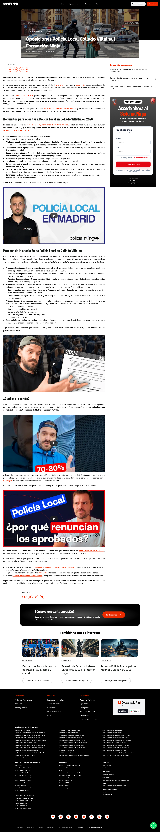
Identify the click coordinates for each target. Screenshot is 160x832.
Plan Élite (42, 573)
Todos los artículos (54, 704)
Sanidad (106, 778)
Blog (49, 715)
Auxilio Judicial (107, 765)
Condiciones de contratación (24, 828)
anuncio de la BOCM (24, 95)
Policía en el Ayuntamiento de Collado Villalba (47, 125)
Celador (105, 783)
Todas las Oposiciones (23, 700)
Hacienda (106, 771)
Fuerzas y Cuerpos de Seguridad (27, 762)
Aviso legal (50, 828)
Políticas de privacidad (65, 828)
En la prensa (84, 708)
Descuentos (52, 708)
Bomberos (63, 762)
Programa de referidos (55, 711)
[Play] (54, 215)
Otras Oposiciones (110, 789)
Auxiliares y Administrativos (26, 727)
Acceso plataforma (87, 700)
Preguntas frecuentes (55, 700)
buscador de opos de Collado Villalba (60, 108)
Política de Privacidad (141, 157)
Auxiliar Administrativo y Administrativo (114, 785)
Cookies (40, 828)
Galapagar (7, 480)
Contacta (119, 696)
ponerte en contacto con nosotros (27, 575)
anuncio (59, 85)
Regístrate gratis (132, 164)
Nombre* (118, 138)
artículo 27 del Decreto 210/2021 (17, 130)
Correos (105, 792)
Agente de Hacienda (108, 774)
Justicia (106, 762)
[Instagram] (60, 817)
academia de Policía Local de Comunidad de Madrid (54, 567)
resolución (80, 85)
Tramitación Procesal (109, 768)
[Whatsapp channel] (107, 817)
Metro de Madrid (107, 794)
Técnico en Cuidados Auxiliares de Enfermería (116, 780)
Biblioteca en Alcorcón (88, 719)
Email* (118, 147)
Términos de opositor (88, 711)
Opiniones (84, 704)
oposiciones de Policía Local (91, 550)
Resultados (84, 715)
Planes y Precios (21, 708)
